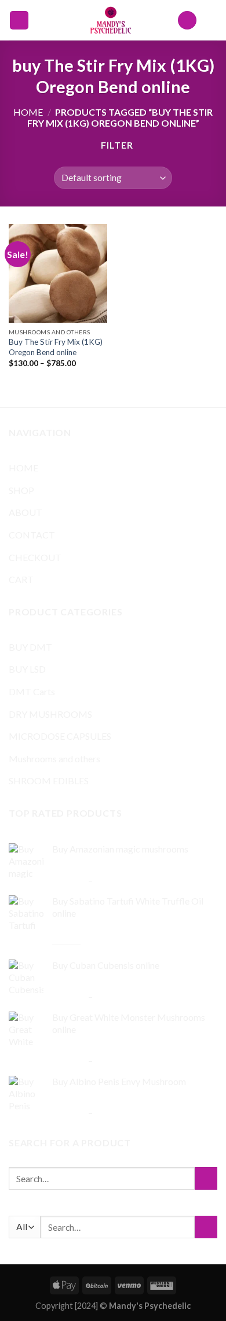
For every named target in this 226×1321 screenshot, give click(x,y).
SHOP (21, 490)
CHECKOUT (35, 557)
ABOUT (25, 512)
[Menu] (19, 20)
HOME (23, 467)
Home (28, 111)
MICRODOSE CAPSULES (60, 735)
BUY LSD (27, 668)
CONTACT (32, 534)
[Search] (187, 20)
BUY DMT (30, 646)
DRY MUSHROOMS (50, 714)
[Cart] (211, 20)
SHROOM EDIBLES (49, 780)
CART (21, 579)
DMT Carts (32, 691)
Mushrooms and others (54, 758)
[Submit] (206, 1178)
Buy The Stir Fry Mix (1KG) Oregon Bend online (56, 347)
